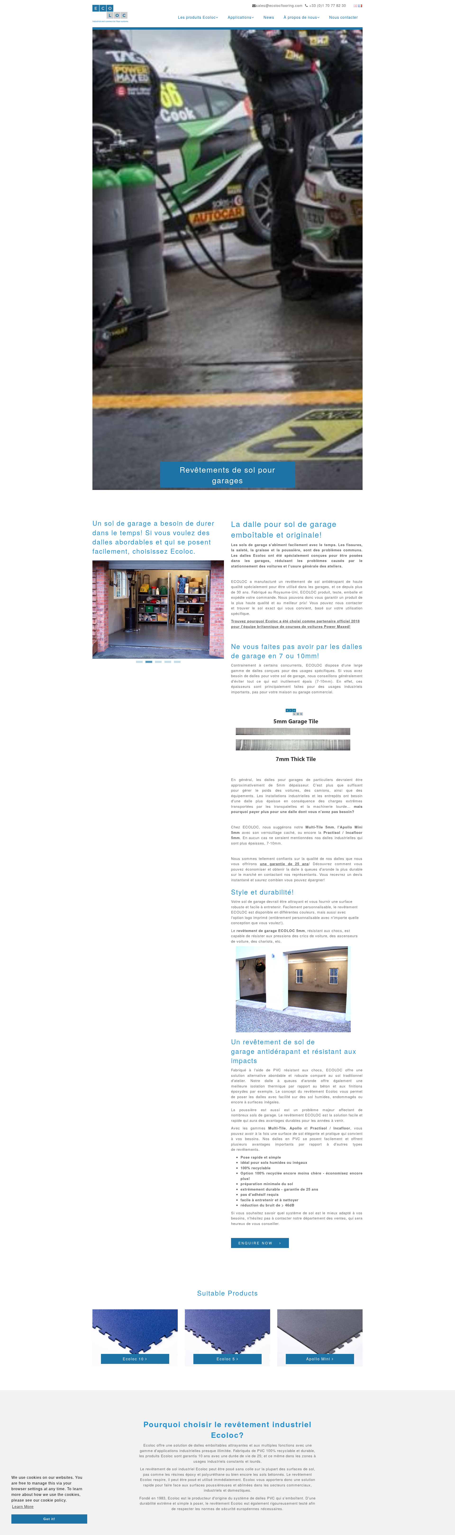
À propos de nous (300, 17)
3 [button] (158, 663)
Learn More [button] (23, 1507)
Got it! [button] (49, 1519)
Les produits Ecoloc (197, 17)
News (269, 17)
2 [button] (148, 663)
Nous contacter (343, 17)
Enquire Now (256, 1243)
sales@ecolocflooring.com (279, 5)
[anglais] (355, 5)
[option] (158, 609)
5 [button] (177, 663)
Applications (239, 17)
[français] (360, 5)
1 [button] (139, 663)
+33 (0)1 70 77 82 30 (327, 5)
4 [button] (167, 663)
